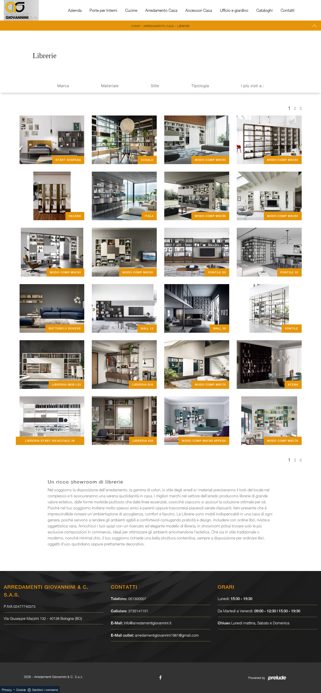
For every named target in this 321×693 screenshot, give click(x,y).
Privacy (7, 690)
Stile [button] (155, 85)
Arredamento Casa (161, 10)
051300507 (137, 598)
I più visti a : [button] (252, 85)
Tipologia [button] (200, 85)
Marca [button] (63, 85)
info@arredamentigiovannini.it (147, 623)
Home (135, 26)
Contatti (287, 10)
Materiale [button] (110, 85)
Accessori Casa (198, 10)
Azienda (75, 10)
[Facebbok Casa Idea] (160, 677)
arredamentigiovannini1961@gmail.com (167, 635)
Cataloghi (264, 10)
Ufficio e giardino (234, 10)
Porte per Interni (103, 10)
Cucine (131, 10)
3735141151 (138, 611)
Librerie (183, 26)
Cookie (21, 690)
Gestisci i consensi (45, 690)
